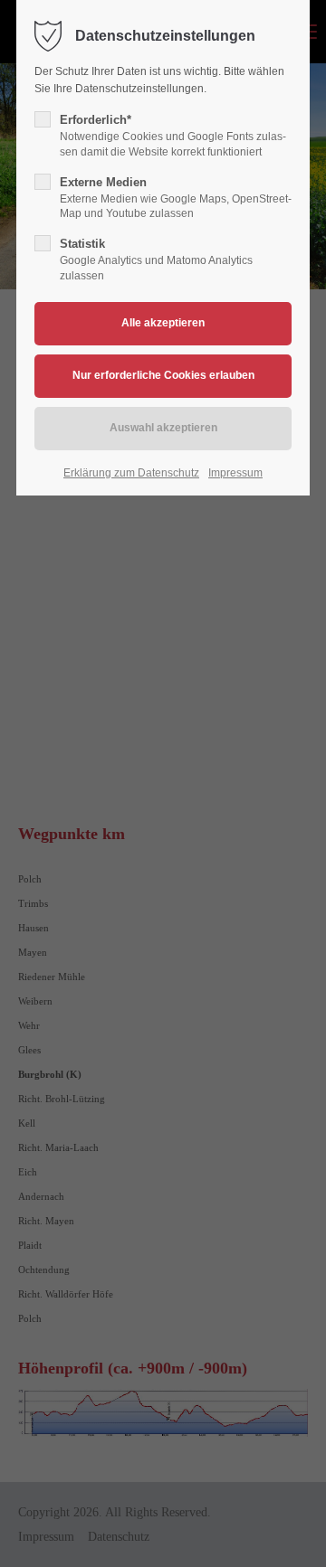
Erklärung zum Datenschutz (131, 473)
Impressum (235, 473)
